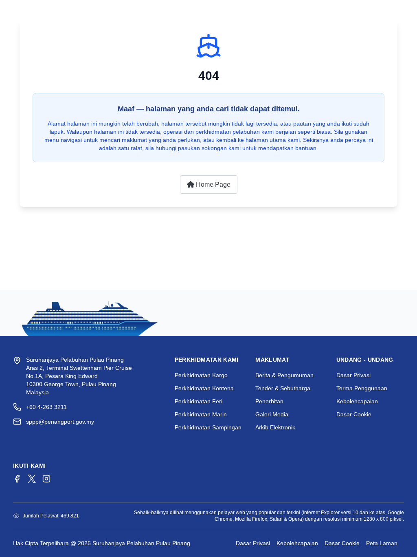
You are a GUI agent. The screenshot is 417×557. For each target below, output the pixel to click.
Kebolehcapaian (357, 401)
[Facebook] (17, 479)
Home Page (212, 184)
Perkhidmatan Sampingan (208, 427)
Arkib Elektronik (275, 427)
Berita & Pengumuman (284, 375)
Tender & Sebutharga (282, 388)
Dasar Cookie (353, 414)
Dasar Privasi (353, 375)
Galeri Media (271, 414)
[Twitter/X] (32, 479)
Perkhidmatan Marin (201, 414)
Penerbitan (269, 401)
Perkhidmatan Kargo (201, 375)
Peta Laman (381, 543)
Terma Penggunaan (361, 388)
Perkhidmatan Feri (198, 401)
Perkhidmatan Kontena (204, 388)
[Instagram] (46, 479)
